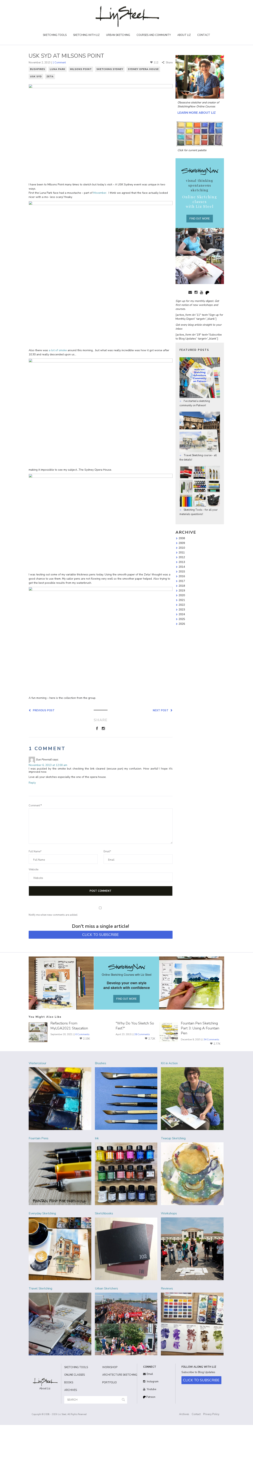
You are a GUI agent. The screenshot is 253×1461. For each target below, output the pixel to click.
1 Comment (59, 62)
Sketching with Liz (86, 35)
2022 (182, 604)
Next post (161, 710)
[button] (123, 1399)
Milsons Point (81, 69)
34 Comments (211, 1039)
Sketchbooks (104, 1213)
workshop (109, 1367)
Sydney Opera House (143, 69)
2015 (182, 571)
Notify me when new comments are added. (53, 915)
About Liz (184, 35)
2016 (182, 576)
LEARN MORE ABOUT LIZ (196, 113)
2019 (182, 590)
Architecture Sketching (118, 1375)
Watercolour (37, 1063)
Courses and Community (154, 35)
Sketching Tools (55, 35)
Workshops (169, 1213)
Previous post (43, 710)
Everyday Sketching (42, 1213)
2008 (182, 538)
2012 (182, 557)
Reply (32, 783)
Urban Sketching (118, 35)
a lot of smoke (58, 350)
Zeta (50, 76)
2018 (182, 585)
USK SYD (36, 76)
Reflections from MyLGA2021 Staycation (69, 1026)
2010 (182, 547)
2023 (182, 609)
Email (150, 1374)
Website (33, 869)
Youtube (151, 1389)
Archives (184, 1414)
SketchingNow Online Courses (196, 106)
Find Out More (199, 218)
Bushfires (37, 69)
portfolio (109, 1382)
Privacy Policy (211, 1414)
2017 (182, 581)
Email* (107, 851)
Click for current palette (191, 150)
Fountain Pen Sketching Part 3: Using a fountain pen (200, 1028)
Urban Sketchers (106, 1288)
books (68, 1382)
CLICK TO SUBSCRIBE (100, 934)
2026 (182, 623)
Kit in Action (169, 1063)
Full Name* (35, 851)
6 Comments (82, 1034)
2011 (182, 552)
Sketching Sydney (109, 69)
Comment (35, 805)
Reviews (167, 1288)
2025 (182, 619)
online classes (74, 1375)
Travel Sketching (40, 1288)
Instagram (152, 1381)
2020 (182, 595)
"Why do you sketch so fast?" (135, 1026)
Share (169, 62)
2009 (182, 543)
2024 (182, 614)
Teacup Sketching (173, 1138)
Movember (99, 193)
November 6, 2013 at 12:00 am (48, 765)
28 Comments (142, 1034)
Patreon (150, 1397)
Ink (97, 1138)
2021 (182, 600)
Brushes (100, 1063)
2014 (182, 566)
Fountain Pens (38, 1138)
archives (70, 1390)
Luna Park (57, 69)
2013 (182, 562)
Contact (203, 35)
